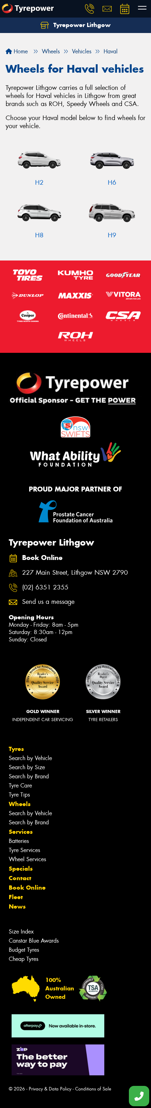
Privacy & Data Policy (50, 1089)
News (17, 906)
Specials (21, 868)
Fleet (16, 897)
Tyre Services (24, 850)
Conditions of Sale (93, 1089)
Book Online (27, 887)
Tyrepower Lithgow (81, 25)
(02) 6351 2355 (45, 587)
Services (21, 832)
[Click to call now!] (90, 9)
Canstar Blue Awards (34, 940)
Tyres (16, 749)
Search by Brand (29, 776)
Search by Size (27, 767)
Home (20, 51)
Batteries (19, 841)
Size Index (21, 931)
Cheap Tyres (23, 959)
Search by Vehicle (30, 758)
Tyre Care (20, 785)
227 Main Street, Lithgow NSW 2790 (75, 573)
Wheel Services (27, 859)
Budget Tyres (24, 950)
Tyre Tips (19, 794)
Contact (20, 878)
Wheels (20, 804)
